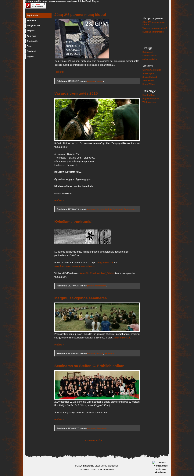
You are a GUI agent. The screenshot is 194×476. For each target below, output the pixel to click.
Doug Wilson (148, 84)
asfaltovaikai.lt (149, 59)
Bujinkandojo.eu (150, 98)
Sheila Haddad (149, 77)
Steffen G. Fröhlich (151, 70)
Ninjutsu (31, 31)
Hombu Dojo (148, 95)
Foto (29, 46)
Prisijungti (109, 469)
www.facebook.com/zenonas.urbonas (74, 266)
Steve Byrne (148, 73)
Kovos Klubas (149, 55)
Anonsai (91, 81)
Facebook (32, 51)
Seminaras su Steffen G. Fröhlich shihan (89, 366)
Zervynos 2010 (34, 25)
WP (100, 469)
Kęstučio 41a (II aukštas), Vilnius (97, 273)
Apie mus (31, 36)
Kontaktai (31, 20)
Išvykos (100, 209)
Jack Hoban (148, 80)
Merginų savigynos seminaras (80, 298)
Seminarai (118, 209)
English (30, 56)
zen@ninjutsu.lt (104, 262)
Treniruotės (32, 41)
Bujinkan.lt (147, 52)
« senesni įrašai (93, 440)
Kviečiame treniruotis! (153, 32)
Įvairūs (100, 81)
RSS (93, 469)
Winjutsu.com (149, 102)
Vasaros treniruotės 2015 (154, 28)
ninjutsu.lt (88, 465)
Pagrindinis (32, 15)
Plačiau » (60, 72)
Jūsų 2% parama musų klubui (80, 14)
